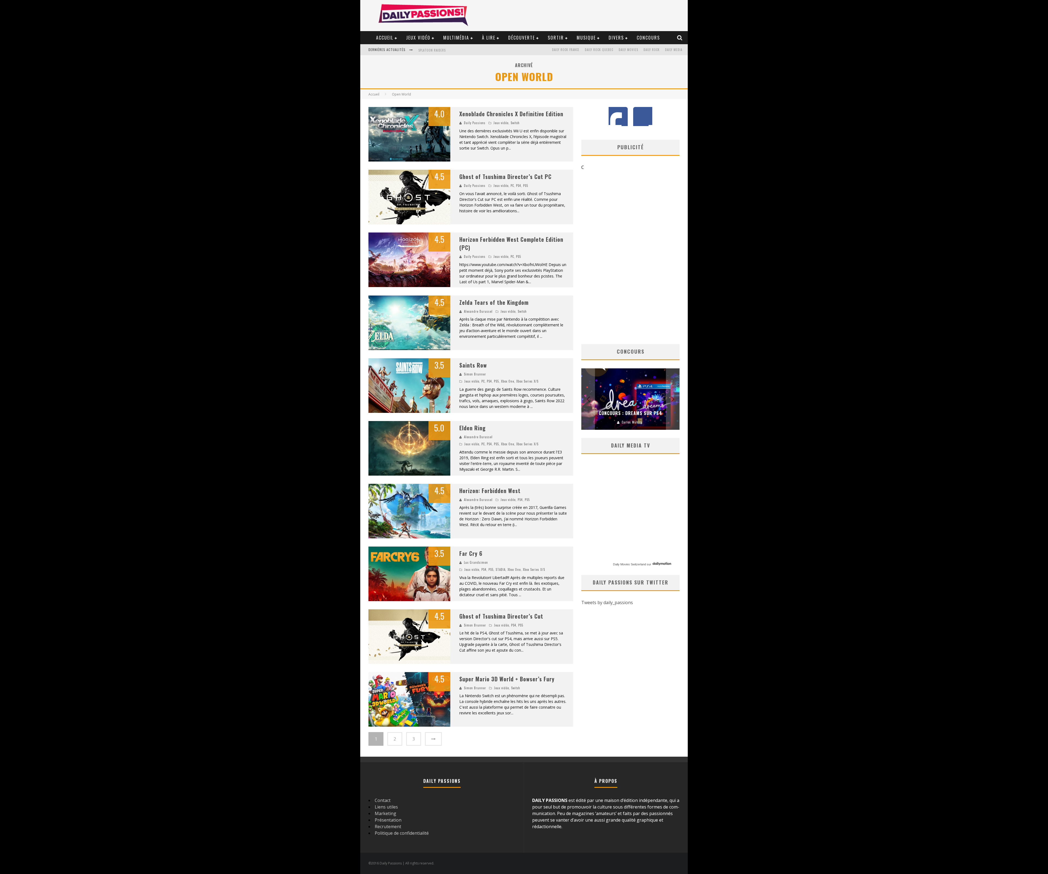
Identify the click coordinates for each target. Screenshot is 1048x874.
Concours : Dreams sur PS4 (630, 413)
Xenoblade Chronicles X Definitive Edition (511, 114)
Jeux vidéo (418, 37)
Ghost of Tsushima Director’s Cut (501, 616)
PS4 (518, 185)
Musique (586, 37)
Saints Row (473, 365)
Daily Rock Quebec (599, 49)
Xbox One (507, 381)
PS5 (525, 185)
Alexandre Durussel (478, 311)
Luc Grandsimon (476, 562)
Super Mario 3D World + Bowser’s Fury (507, 679)
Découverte (521, 37)
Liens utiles (386, 807)
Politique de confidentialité (402, 833)
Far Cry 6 (471, 553)
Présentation (388, 820)
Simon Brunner (475, 374)
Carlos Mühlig (632, 422)
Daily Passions (475, 123)
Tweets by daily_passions (607, 602)
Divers (616, 37)
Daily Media (673, 49)
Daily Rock (652, 49)
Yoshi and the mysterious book (443, 50)
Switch (515, 123)
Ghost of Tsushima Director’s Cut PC (505, 176)
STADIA (500, 569)
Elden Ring (472, 428)
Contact (383, 800)
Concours (648, 37)
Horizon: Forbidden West (489, 491)
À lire (488, 37)
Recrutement (388, 827)
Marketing (385, 813)
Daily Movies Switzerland (629, 564)
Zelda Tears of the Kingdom (494, 302)
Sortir (556, 37)
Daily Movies (628, 49)
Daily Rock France (565, 49)
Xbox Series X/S (527, 381)
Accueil (384, 37)
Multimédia (456, 37)
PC (512, 185)
